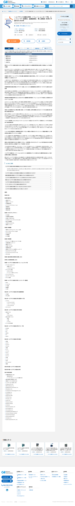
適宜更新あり (31, 35)
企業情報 (65, 471)
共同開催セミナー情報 (56, 476)
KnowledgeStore (20, 495)
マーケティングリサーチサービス (33, 477)
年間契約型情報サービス (21, 480)
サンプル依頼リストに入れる (9, 454)
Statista (19, 491)
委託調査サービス (32, 474)
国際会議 (31, 490)
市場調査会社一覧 (20, 482)
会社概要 (65, 474)
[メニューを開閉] (72, 2)
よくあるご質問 (43, 480)
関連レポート (46, 48)
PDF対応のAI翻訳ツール (45, 476)
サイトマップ (3, 501)
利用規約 (15, 501)
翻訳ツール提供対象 (43, 35)
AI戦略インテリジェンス (21, 490)
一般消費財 (21, 11)
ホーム (5, 11)
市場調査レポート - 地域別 (21, 478)
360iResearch (21, 29)
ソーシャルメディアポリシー (23, 501)
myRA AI (19, 493)
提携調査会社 (66, 480)
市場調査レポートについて (12, 11)
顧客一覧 (65, 478)
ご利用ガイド (42, 471)
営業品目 (65, 476)
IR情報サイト (66, 482)
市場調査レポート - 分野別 (21, 475)
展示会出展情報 (55, 474)
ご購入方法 (43, 478)
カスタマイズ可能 (20, 35)
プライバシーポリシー (10, 501)
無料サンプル (43, 474)
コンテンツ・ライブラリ (68, 484)
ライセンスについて (64, 30)
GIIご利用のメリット (20, 484)
